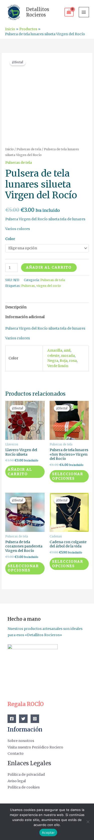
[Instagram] (35, 718)
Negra (52, 361)
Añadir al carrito (49, 267)
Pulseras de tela (29, 149)
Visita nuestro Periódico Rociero (35, 747)
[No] (87, 821)
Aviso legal (17, 781)
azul (67, 350)
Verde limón (57, 366)
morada (68, 356)
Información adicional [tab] (25, 317)
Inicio (9, 149)
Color (10, 239)
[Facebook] (12, 718)
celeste (53, 356)
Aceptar (48, 832)
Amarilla (54, 350)
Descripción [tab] (16, 307)
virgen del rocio (48, 286)
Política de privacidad (26, 774)
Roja (63, 361)
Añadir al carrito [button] (20, 471)
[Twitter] (23, 718)
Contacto (16, 753)
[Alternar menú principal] (84, 12)
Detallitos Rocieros (37, 12)
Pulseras (28, 286)
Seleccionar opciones (67, 476)
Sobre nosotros (21, 741)
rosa (73, 361)
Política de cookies (24, 787)
